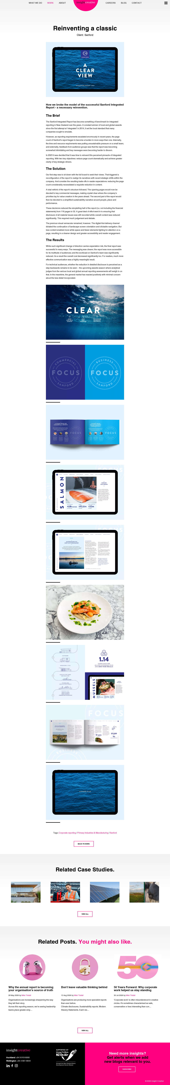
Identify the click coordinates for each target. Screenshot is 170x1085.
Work (50, 3)
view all (85, 914)
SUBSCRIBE (126, 1069)
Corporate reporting (67, 833)
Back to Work (84, 844)
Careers (111, 3)
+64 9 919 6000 (23, 1057)
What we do (35, 3)
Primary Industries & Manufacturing (92, 833)
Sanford (113, 833)
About (62, 3)
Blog (123, 3)
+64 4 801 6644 (24, 1061)
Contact (137, 3)
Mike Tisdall (26, 995)
